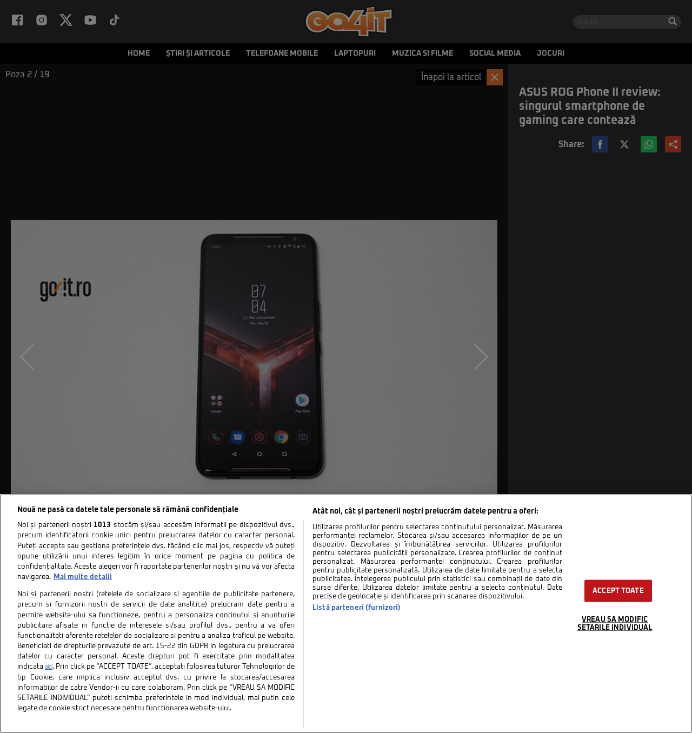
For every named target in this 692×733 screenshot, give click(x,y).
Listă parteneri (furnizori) (356, 607)
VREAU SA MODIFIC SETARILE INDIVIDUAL (614, 623)
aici (48, 667)
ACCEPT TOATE (618, 590)
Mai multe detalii (83, 577)
